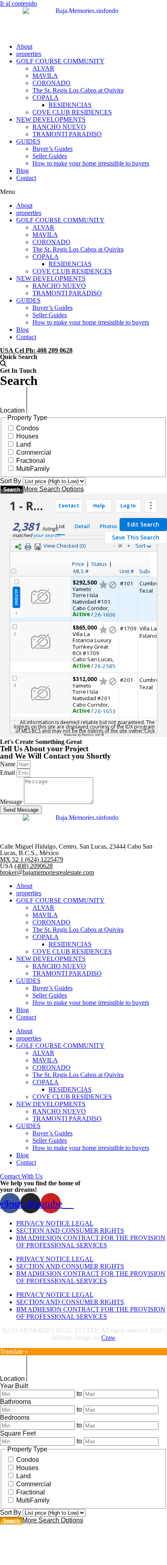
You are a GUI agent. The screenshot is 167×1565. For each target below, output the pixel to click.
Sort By (10, 480)
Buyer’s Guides (52, 148)
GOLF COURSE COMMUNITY (60, 61)
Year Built (14, 1385)
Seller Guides (49, 156)
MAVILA (45, 75)
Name (8, 764)
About (24, 46)
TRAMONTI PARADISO (67, 134)
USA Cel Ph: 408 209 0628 (36, 350)
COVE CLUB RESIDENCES (72, 112)
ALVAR (43, 68)
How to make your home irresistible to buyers (90, 163)
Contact (26, 177)
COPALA (45, 97)
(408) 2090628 (34, 865)
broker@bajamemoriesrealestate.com (47, 872)
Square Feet (18, 1433)
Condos (27, 428)
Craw (108, 1337)
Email (8, 772)
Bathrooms (15, 1401)
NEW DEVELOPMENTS (51, 119)
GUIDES (28, 141)
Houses (27, 436)
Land (23, 444)
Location (12, 410)
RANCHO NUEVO (59, 126)
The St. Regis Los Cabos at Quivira (78, 90)
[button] (83, 192)
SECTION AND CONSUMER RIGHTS (70, 1230)
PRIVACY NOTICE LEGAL (55, 1223)
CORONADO (51, 83)
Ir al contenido (18, 3)
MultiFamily (32, 468)
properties (28, 53)
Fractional (30, 460)
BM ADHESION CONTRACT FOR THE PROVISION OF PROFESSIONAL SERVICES (90, 1241)
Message (12, 801)
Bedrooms (15, 1417)
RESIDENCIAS (70, 104)
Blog (22, 170)
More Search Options (53, 489)
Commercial (33, 452)
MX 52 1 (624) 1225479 (31, 859)
